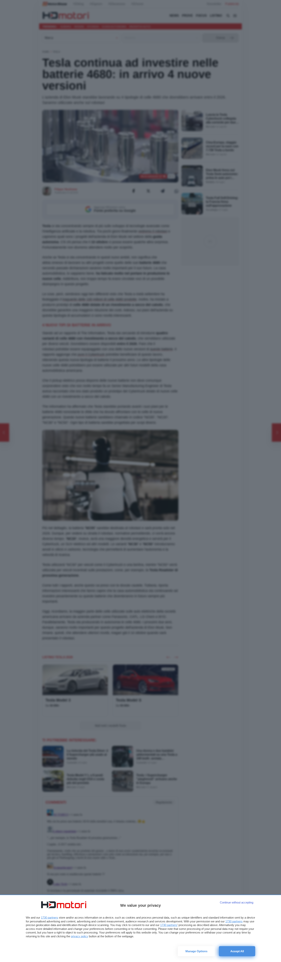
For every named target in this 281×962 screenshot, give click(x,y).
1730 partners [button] (49, 917)
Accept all (237, 951)
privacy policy (79, 936)
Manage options (196, 951)
